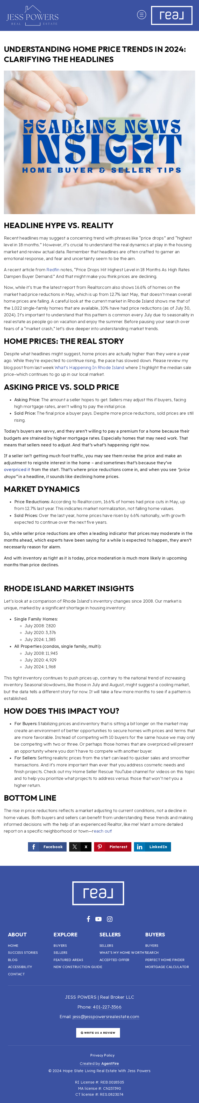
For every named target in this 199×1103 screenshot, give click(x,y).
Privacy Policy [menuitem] (102, 1055)
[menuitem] (84, 1055)
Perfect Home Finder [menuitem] (165, 960)
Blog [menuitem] (13, 960)
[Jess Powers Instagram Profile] (109, 919)
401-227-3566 (107, 1007)
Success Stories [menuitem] (23, 952)
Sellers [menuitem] (61, 952)
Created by (99, 1063)
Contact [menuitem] (16, 974)
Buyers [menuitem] (60, 945)
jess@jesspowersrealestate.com (106, 1016)
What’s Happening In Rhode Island (89, 367)
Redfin (52, 269)
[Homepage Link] (32, 14)
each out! (103, 831)
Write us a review (99, 1032)
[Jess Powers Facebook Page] (88, 919)
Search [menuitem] (152, 952)
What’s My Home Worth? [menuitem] (123, 952)
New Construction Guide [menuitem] (78, 967)
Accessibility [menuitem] (20, 967)
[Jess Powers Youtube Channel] (98, 919)
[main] (99, 448)
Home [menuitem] (13, 945)
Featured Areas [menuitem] (68, 960)
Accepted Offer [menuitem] (115, 960)
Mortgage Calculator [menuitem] (167, 967)
